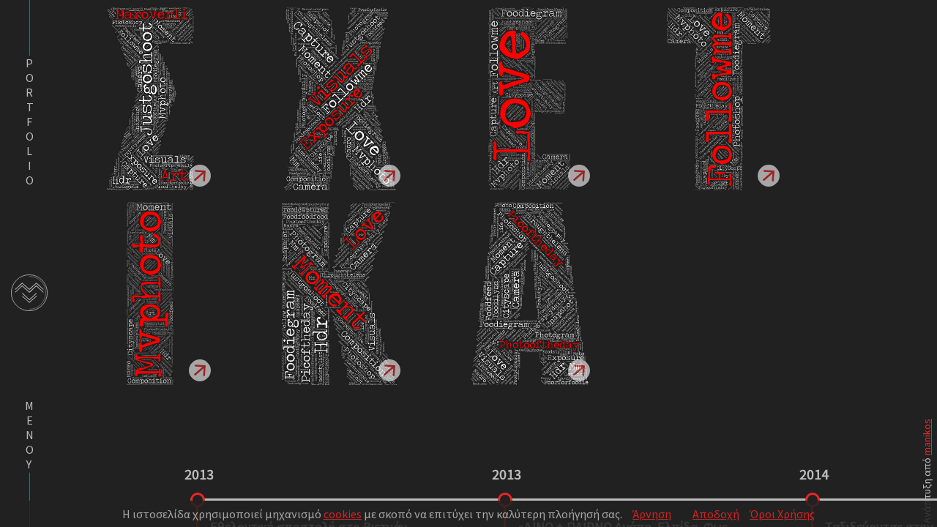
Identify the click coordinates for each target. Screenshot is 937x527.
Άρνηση (651, 514)
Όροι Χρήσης (782, 514)
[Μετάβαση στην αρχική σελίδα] (29, 292)
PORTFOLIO (29, 121)
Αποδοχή (716, 514)
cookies (343, 514)
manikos (926, 437)
